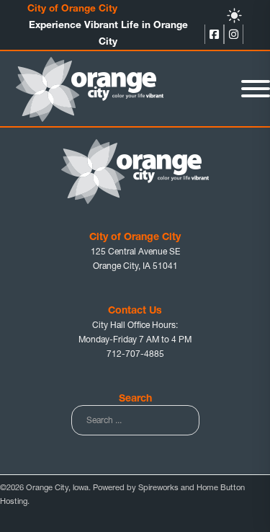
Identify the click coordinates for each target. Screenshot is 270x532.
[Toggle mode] (234, 15)
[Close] (255, 88)
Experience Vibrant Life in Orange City (108, 33)
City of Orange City (72, 8)
